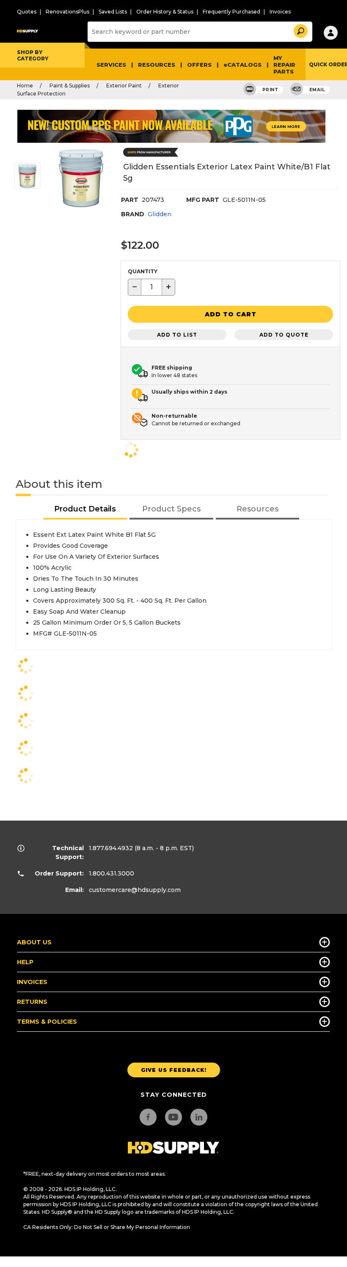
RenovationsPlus (67, 11)
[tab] (85, 509)
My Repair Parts (284, 64)
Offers (199, 64)
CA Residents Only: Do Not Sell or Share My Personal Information (106, 1227)
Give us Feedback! (174, 1070)
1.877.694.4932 (111, 848)
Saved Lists (113, 11)
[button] (300, 29)
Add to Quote (283, 335)
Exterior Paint (124, 85)
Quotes (26, 11)
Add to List (177, 335)
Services (111, 64)
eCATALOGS (242, 64)
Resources (156, 64)
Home (25, 85)
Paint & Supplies (70, 85)
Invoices (280, 11)
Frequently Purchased (231, 11)
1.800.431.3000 (111, 873)
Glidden (159, 214)
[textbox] (151, 287)
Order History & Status (164, 11)
